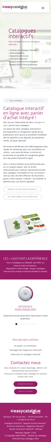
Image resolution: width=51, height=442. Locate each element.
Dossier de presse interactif (21, 429)
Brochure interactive (16, 426)
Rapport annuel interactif (34, 423)
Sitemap (38, 429)
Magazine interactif (35, 426)
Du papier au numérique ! (25, 345)
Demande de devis (25, 384)
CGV (34, 432)
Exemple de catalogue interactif (22, 189)
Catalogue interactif (13, 423)
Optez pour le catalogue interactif (25, 354)
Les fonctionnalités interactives (23, 197)
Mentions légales (22, 432)
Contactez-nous (25, 391)
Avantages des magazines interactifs (26, 350)
